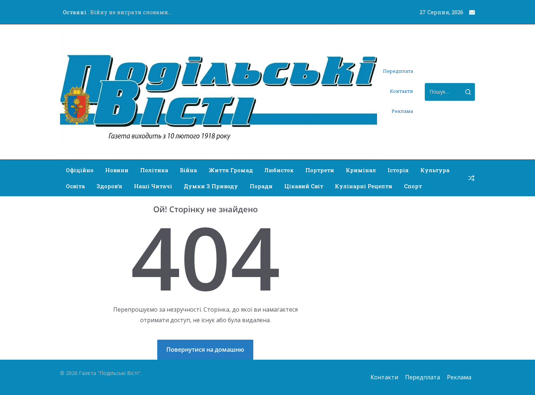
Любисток (279, 170)
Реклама (402, 111)
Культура (434, 170)
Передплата (398, 71)
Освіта (75, 186)
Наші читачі (153, 186)
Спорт (413, 186)
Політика (154, 170)
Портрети (319, 170)
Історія (398, 170)
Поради (261, 186)
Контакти (401, 91)
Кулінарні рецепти (363, 186)
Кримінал (361, 170)
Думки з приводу (211, 186)
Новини (116, 170)
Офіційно (80, 170)
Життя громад (231, 170)
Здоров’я (109, 186)
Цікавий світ (303, 186)
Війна (188, 170)
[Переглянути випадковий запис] (471, 178)
